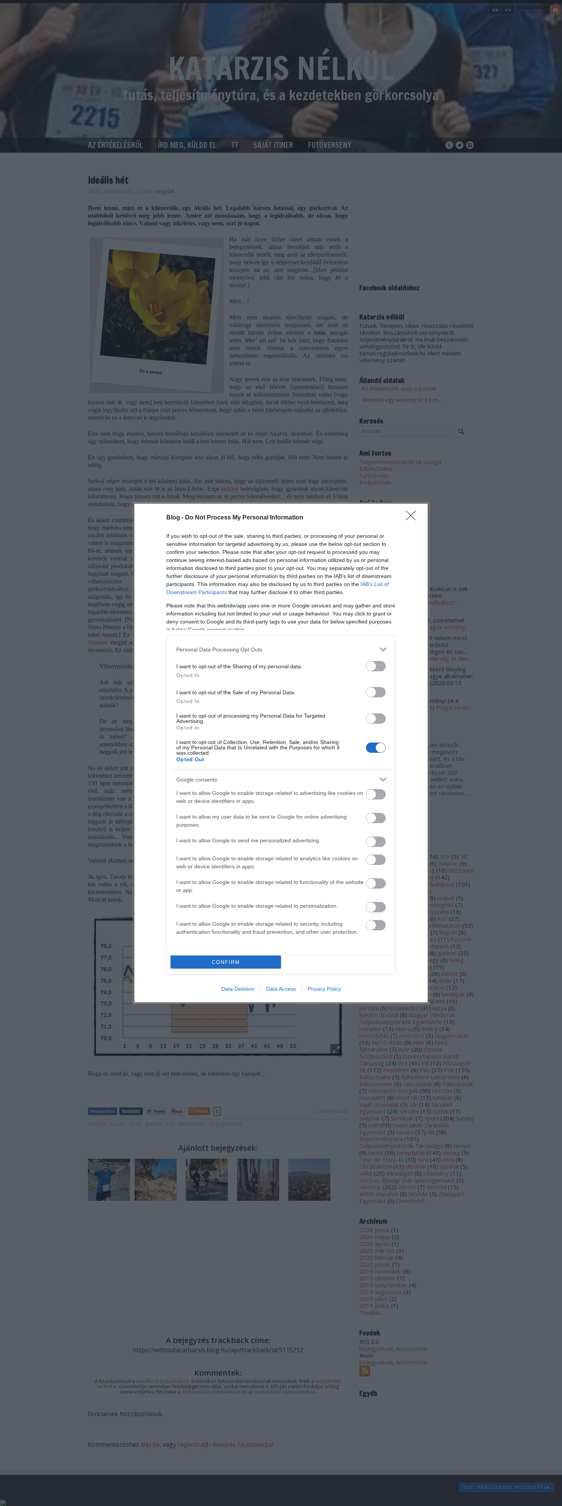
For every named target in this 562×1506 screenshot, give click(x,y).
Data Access (281, 989)
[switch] (376, 666)
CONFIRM (226, 962)
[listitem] (281, 649)
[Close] (413, 518)
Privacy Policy (324, 989)
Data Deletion (237, 989)
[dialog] (281, 753)
